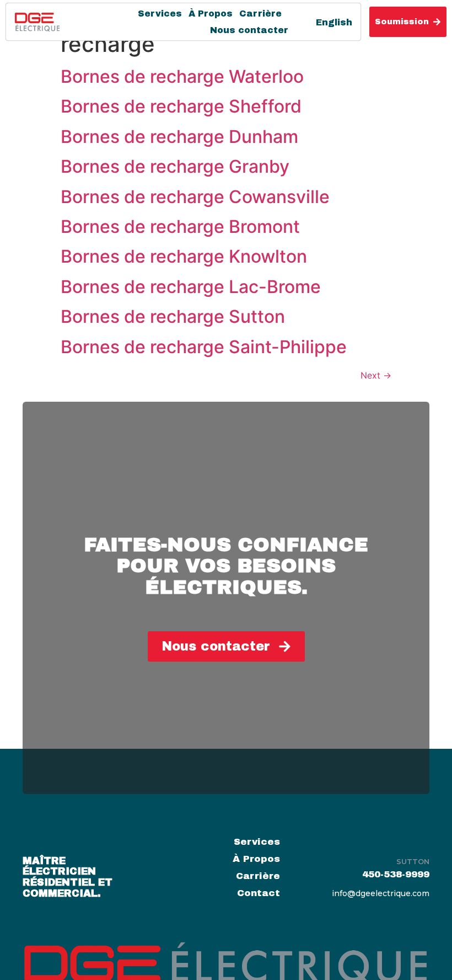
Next (375, 375)
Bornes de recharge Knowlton (184, 256)
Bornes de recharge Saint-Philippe (204, 347)
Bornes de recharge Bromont (180, 226)
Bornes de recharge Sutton (173, 316)
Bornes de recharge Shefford (181, 106)
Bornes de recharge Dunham (179, 136)
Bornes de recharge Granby (175, 166)
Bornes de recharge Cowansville (195, 196)
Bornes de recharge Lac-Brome (191, 286)
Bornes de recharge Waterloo (182, 76)
